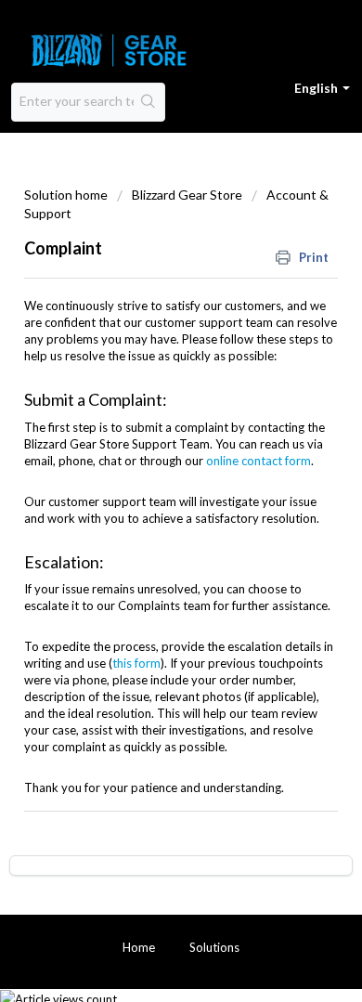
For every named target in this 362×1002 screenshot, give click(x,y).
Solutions (214, 947)
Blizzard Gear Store (187, 194)
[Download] (147, 488)
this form (136, 663)
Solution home (67, 194)
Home (139, 947)
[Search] (149, 102)
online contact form (258, 460)
